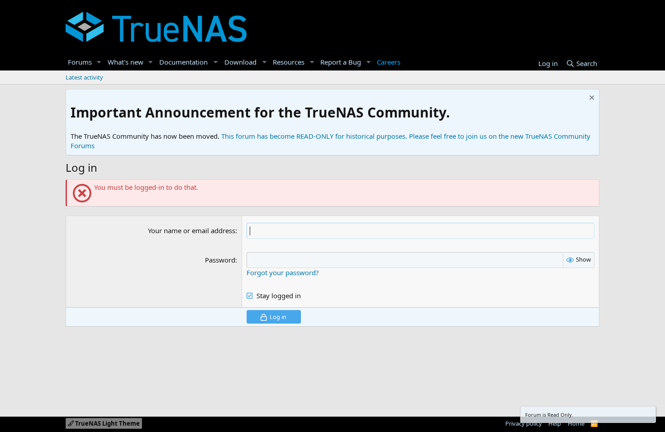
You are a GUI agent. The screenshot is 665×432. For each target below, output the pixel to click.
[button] (99, 62)
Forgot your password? (283, 272)
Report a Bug (340, 61)
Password (220, 259)
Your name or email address (191, 230)
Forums (80, 61)
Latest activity (84, 77)
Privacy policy (523, 423)
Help (554, 423)
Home (576, 423)
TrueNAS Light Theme (107, 423)
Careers (388, 61)
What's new (125, 61)
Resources (288, 61)
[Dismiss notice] (590, 98)
